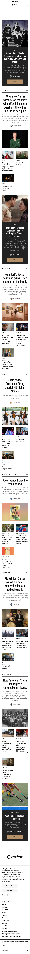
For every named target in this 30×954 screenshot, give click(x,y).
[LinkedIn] (7, 894)
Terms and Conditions (9, 931)
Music (4, 912)
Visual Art (5, 918)
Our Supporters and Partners (12, 936)
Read (15, 81)
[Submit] (26, 950)
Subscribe (9, 886)
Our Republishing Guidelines (11, 934)
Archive (4, 928)
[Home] (15, 1)
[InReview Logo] (15, 5)
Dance (4, 904)
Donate (9, 890)
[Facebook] (2, 894)
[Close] (27, 942)
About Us (5, 926)
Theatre (4, 915)
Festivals (5, 907)
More (27, 90)
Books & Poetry (7, 902)
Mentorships (6, 939)
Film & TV (5, 910)
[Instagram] (5, 894)
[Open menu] (28, 5)
